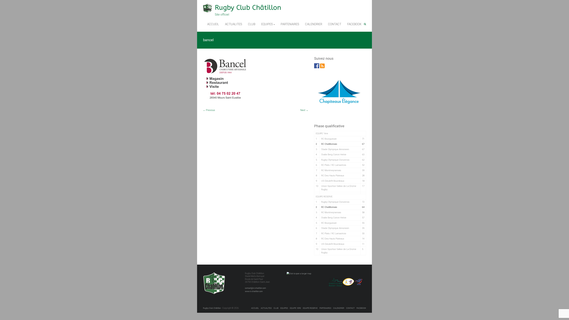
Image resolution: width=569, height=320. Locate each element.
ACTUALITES (233, 24)
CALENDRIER (313, 24)
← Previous (209, 110)
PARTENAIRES (290, 24)
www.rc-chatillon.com (254, 291)
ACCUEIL (213, 24)
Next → (304, 110)
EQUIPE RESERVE (310, 308)
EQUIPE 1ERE (295, 308)
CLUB (251, 24)
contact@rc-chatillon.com (255, 288)
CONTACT (334, 24)
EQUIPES (267, 24)
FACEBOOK (354, 24)
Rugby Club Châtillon (248, 8)
